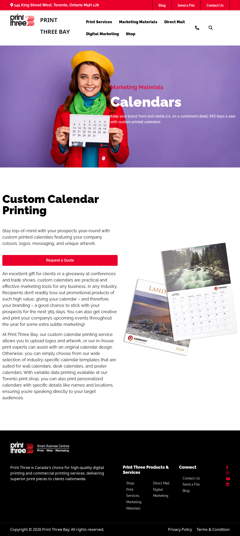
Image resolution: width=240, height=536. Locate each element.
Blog (162, 5)
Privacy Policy (180, 529)
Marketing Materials (138, 22)
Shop (130, 34)
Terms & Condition (213, 529)
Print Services (99, 22)
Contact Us (215, 5)
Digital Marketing (102, 34)
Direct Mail (174, 22)
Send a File (186, 5)
